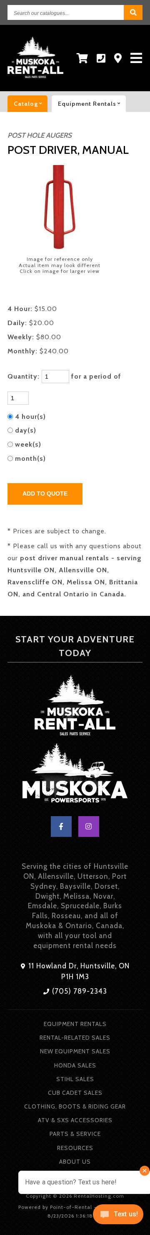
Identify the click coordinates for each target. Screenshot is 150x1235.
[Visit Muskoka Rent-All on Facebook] (61, 826)
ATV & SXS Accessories (75, 1120)
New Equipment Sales (75, 1051)
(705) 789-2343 (78, 991)
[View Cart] (82, 58)
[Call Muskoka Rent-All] (101, 58)
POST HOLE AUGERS (40, 135)
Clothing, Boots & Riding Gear (75, 1106)
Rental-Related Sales (75, 1037)
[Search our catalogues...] (133, 12)
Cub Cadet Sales (75, 1092)
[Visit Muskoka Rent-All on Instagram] (88, 826)
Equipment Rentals (75, 1024)
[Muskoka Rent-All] (75, 706)
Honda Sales (75, 1065)
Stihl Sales (75, 1079)
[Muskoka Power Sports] (75, 774)
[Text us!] (118, 1217)
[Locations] (118, 58)
